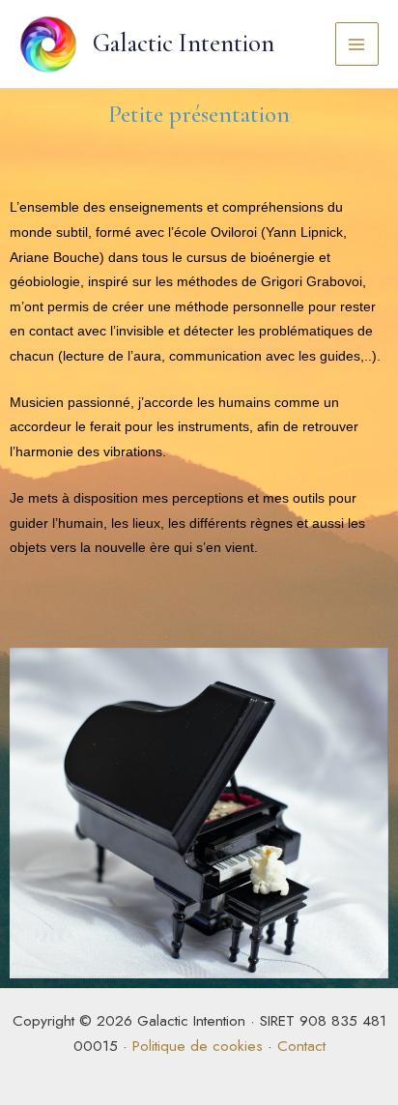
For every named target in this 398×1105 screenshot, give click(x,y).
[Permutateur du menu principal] (357, 44)
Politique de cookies (197, 1045)
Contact (301, 1045)
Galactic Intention (183, 43)
